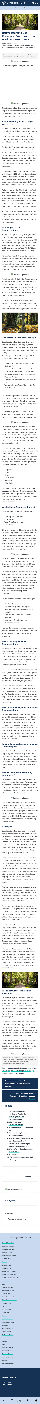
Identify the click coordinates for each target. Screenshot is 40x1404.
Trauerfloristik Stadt (7, 1347)
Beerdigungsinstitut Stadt (9, 1255)
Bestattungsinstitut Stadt (9, 1271)
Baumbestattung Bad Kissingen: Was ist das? (18, 1112)
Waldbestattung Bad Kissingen (22, 1071)
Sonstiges (13, 1154)
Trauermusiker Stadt (7, 1354)
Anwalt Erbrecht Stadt (8, 1243)
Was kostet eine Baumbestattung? (16, 1123)
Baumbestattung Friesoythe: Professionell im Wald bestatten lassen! (17, 1083)
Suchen (28, 1176)
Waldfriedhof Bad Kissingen (13, 1073)
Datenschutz (7, 1385)
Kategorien (9, 1213)
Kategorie (16, 45)
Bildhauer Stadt (6, 1281)
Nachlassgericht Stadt (8, 1322)
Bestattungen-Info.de (16, 3)
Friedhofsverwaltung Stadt (9, 1300)
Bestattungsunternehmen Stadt (10, 1277)
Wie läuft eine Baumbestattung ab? (21, 1128)
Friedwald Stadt (6, 1303)
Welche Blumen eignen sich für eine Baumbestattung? (21, 1139)
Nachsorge (5, 1325)
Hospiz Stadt (5, 1312)
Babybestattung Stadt (8, 1246)
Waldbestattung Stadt (8, 1363)
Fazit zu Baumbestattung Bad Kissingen (21, 1158)
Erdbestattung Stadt (7, 1287)
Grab (3, 1306)
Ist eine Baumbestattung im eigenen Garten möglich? (19, 1145)
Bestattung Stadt (6, 1265)
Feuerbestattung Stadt (8, 1290)
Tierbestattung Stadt (7, 1338)
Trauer (4, 1344)
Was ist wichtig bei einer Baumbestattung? (18, 1134)
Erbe (28, 1401)
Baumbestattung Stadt (26, 45)
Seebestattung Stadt (7, 1328)
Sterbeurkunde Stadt (7, 1335)
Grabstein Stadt (6, 1309)
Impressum (6, 1382)
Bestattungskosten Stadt (9, 1274)
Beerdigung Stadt (7, 1252)
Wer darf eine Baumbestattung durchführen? (21, 1150)
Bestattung (20, 1401)
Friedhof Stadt (6, 1293)
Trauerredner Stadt (7, 1357)
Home (4, 1401)
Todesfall (4, 1341)
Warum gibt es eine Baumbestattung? (16, 1118)
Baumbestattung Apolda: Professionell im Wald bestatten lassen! (22, 1096)
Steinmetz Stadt (6, 1331)
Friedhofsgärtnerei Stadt (9, 1297)
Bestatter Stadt (6, 1258)
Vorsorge (12, 1401)
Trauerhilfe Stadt (6, 1351)
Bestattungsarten (7, 1268)
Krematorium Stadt (7, 1319)
